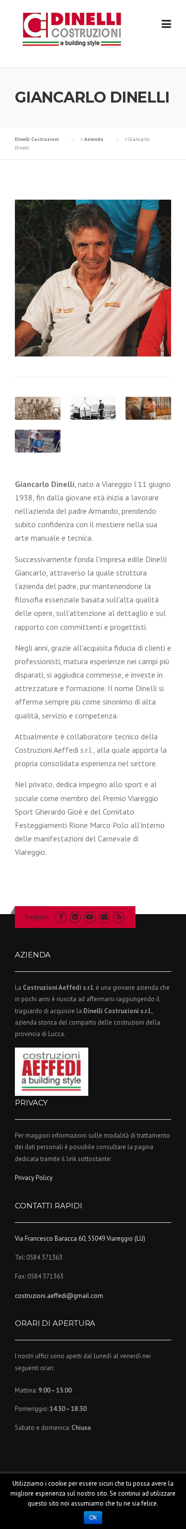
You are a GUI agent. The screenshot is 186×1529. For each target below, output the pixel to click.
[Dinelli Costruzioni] (72, 29)
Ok (93, 1517)
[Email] (104, 917)
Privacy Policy (34, 1178)
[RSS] (118, 917)
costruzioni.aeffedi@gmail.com (59, 1296)
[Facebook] (60, 917)
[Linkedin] (75, 917)
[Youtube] (89, 917)
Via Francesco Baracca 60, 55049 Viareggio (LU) (80, 1238)
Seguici (36, 917)
